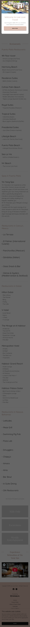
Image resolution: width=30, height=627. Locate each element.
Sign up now (15, 28)
